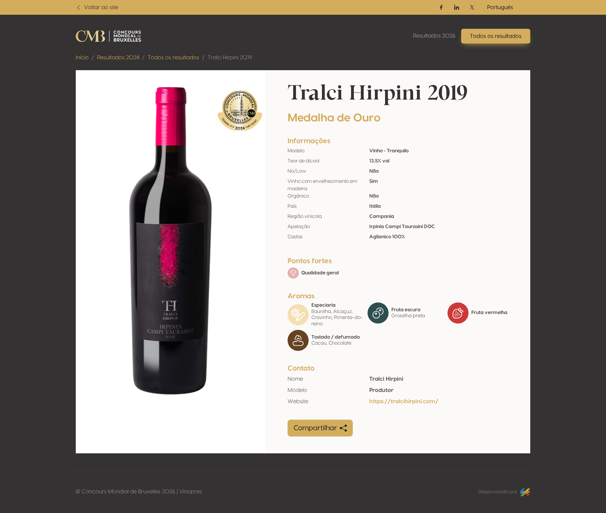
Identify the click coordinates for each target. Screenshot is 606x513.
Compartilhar (315, 428)
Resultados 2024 (118, 57)
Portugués (500, 7)
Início (82, 57)
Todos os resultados (173, 57)
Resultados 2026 (434, 36)
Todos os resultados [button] (495, 36)
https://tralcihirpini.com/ (403, 401)
